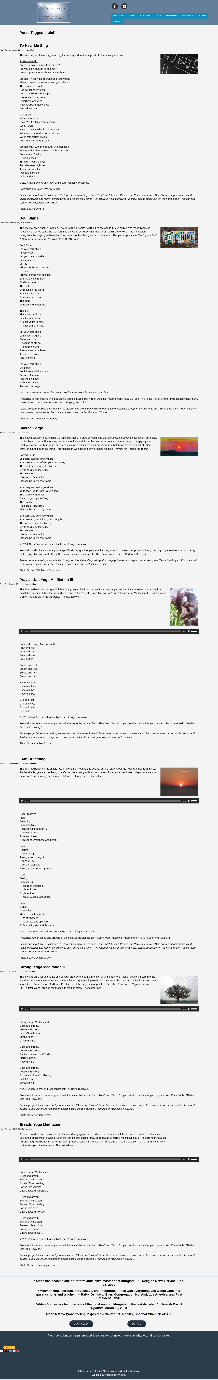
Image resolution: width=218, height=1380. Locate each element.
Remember (131, 937)
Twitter (53, 202)
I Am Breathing (33, 759)
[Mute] (188, 631)
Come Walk (115, 398)
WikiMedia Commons (48, 570)
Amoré (40, 208)
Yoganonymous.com (47, 1265)
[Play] (22, 631)
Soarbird (165, 937)
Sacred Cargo (31, 428)
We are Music (52, 189)
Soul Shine (29, 218)
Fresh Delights (98, 398)
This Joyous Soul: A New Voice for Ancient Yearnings (78, 392)
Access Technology (115, 1374)
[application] (109, 631)
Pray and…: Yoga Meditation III (46, 580)
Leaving (141, 554)
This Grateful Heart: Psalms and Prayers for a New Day (128, 195)
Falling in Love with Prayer (75, 195)
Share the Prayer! (82, 198)
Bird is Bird (124, 554)
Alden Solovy (43, 743)
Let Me (129, 398)
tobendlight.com (57, 182)
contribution (55, 560)
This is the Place (150, 398)
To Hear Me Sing (34, 45)
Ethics (115, 723)
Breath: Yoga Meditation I (136, 550)
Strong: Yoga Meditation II (168, 550)
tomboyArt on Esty (46, 418)
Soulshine (81, 402)
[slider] (194, 631)
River (101, 723)
